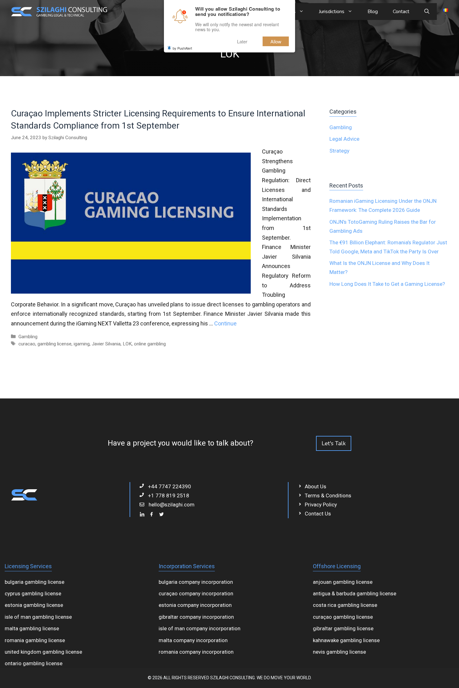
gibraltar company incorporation (196, 617)
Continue (225, 323)
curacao (26, 344)
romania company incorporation (196, 652)
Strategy (339, 151)
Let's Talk (334, 443)
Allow (275, 41)
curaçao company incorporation (196, 593)
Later (242, 41)
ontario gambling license (33, 663)
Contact (401, 11)
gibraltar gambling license (343, 628)
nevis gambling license (339, 652)
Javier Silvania (106, 344)
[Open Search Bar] (427, 11)
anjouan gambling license (343, 582)
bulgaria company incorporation (196, 582)
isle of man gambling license (38, 617)
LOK (127, 344)
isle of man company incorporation (199, 628)
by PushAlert (182, 48)
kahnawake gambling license (346, 640)
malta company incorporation (193, 640)
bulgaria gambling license (34, 582)
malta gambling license (32, 628)
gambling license (54, 344)
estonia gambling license (34, 605)
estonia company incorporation (195, 605)
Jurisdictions (331, 11)
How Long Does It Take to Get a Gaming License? (387, 284)
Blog (373, 11)
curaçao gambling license (343, 617)
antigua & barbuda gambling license (354, 593)
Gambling (27, 336)
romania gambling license (35, 640)
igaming (82, 344)
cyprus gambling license (33, 593)
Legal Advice (344, 139)
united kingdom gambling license (43, 652)
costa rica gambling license (345, 605)
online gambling (150, 344)
